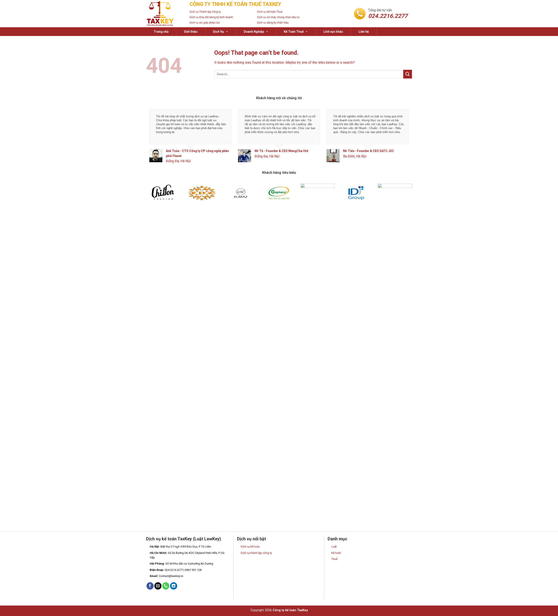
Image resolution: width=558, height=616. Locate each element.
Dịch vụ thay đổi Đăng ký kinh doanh (211, 17)
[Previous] (157, 140)
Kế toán (336, 553)
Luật (334, 546)
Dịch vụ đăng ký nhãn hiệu (273, 22)
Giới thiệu (190, 31)
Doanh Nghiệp (254, 31)
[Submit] (407, 74)
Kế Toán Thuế (294, 31)
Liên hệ (364, 31)
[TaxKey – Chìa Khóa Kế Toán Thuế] (164, 13)
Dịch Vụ (218, 31)
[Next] (401, 140)
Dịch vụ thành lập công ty (256, 553)
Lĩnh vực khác (333, 31)
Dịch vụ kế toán (250, 546)
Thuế (334, 559)
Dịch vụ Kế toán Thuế (269, 11)
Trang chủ (161, 31)
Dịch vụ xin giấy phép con (205, 22)
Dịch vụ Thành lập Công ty (205, 11)
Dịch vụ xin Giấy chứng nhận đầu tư (278, 17)
